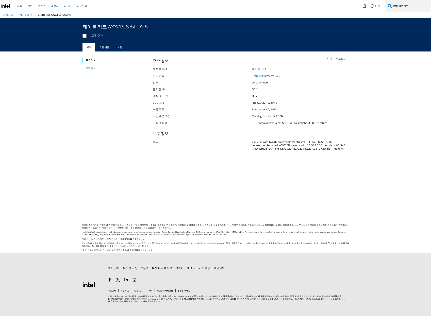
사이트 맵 (204, 268)
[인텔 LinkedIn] (126, 280)
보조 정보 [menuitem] (91, 67)
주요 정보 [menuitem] (91, 60)
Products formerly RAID (266, 76)
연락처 (179, 268)
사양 (89, 47)
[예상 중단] (167, 96)
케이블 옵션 (259, 69)
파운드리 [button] (82, 5)
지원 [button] (30, 5)
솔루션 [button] (42, 5)
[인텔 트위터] (118, 280)
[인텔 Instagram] (135, 280)
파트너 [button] (68, 5)
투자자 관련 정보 (162, 268)
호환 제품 (104, 47)
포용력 (144, 268)
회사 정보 (114, 268)
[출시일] (163, 89)
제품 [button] (19, 5)
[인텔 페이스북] (109, 280)
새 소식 (191, 268)
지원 (119, 47)
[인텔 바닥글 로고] (89, 284)
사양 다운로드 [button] (335, 58)
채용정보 (219, 268)
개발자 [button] (55, 5)
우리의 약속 (130, 268)
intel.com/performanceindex (123, 298)
